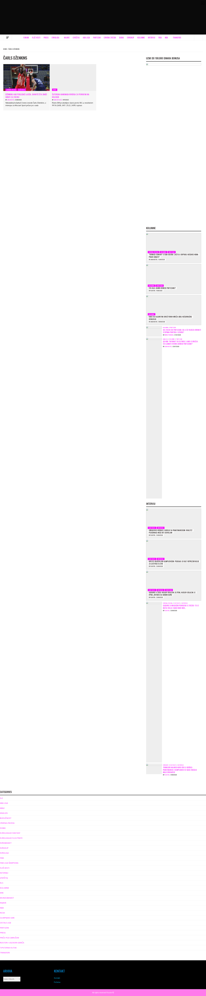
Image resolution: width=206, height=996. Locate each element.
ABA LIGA (86, 37)
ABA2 (54, 90)
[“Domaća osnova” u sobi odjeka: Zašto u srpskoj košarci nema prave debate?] (173, 248)
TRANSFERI (177, 37)
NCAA (2, 913)
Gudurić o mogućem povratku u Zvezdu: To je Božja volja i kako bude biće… (181, 606)
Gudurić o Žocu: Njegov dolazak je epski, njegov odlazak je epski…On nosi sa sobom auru (172, 593)
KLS (1, 883)
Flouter (152, 291)
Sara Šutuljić (58, 100)
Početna (57, 982)
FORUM (26, 37)
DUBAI (121, 37)
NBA (166, 37)
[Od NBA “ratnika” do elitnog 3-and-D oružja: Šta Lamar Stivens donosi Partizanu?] (154, 418)
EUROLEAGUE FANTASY (10, 833)
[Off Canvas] (7, 38)
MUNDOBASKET (7, 898)
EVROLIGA (55, 37)
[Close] (202, 3)
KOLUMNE (141, 37)
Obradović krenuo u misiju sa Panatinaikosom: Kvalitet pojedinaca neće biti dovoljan (170, 531)
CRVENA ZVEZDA (110, 37)
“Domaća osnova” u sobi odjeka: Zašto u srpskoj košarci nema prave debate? (173, 255)
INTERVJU (151, 37)
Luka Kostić (10, 100)
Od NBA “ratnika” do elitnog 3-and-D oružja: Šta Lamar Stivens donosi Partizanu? (180, 342)
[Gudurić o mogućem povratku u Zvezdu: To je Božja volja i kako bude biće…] (154, 682)
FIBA (160, 37)
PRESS (46, 37)
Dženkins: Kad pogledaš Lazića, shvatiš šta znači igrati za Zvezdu (26, 95)
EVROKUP (130, 37)
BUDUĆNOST (5, 818)
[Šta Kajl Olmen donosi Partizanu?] (173, 279)
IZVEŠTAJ (76, 37)
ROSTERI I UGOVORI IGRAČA (12, 943)
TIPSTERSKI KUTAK (8, 948)
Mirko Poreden (169, 335)
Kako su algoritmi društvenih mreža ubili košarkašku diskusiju (170, 317)
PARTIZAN (97, 37)
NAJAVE (67, 37)
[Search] (198, 37)
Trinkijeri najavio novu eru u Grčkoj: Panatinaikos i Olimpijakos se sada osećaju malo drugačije (180, 770)
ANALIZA (165, 339)
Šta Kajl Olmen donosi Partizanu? (162, 288)
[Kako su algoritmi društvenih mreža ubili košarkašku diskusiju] (173, 310)
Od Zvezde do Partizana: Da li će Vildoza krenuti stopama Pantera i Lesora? (182, 331)
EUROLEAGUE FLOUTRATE (11, 838)
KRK (2, 893)
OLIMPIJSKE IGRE (7, 918)
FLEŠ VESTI (36, 37)
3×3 (1, 798)
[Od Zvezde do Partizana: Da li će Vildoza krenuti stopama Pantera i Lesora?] (154, 331)
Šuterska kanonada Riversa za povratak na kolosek (70, 95)
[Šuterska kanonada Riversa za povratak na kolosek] (73, 77)
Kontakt (57, 978)
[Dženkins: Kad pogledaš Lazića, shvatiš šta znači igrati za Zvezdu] (26, 77)
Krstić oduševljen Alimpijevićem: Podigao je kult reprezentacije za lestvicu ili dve (174, 562)
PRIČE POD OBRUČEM (9, 938)
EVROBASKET (6, 843)
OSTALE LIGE (5, 923)
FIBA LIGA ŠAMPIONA (9, 863)
